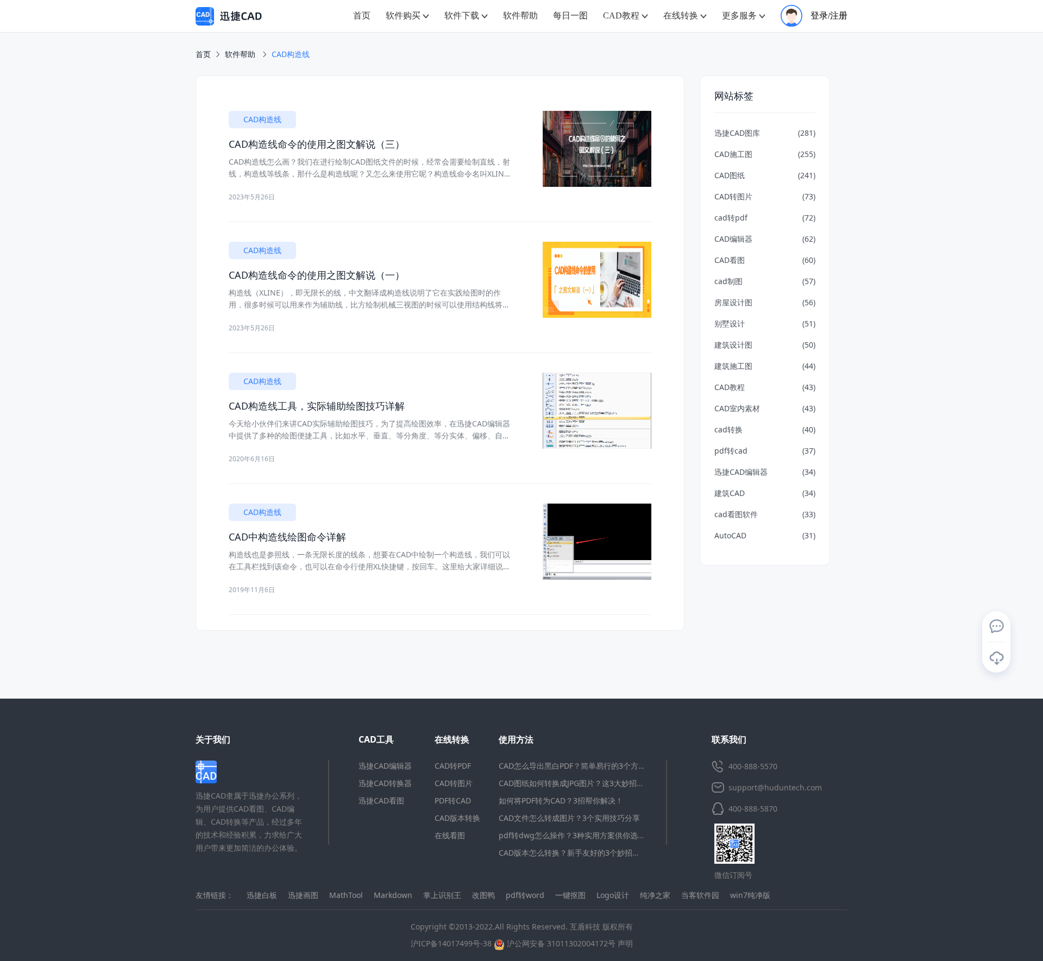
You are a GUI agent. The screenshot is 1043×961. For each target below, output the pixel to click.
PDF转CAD (453, 800)
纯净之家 (655, 895)
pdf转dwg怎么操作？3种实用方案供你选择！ (576, 835)
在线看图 (450, 835)
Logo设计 (612, 895)
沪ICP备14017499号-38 (451, 943)
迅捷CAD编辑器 (385, 766)
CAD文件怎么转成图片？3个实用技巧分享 (569, 818)
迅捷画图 (303, 895)
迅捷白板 (262, 895)
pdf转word (525, 895)
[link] (291, 54)
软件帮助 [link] (241, 54)
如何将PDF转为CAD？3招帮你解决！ (561, 800)
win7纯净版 (750, 895)
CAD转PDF (453, 766)
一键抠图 (570, 895)
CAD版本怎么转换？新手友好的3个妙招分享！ (577, 852)
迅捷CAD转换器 (385, 783)
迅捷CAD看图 (381, 800)
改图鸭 (483, 895)
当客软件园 (700, 895)
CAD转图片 (454, 783)
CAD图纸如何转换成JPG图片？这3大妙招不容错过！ (587, 783)
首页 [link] (203, 54)
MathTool (346, 895)
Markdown (393, 895)
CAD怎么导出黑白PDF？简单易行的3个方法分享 (580, 766)
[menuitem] (361, 16)
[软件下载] (996, 658)
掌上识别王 (442, 895)
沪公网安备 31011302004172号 (560, 943)
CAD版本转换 (457, 818)
